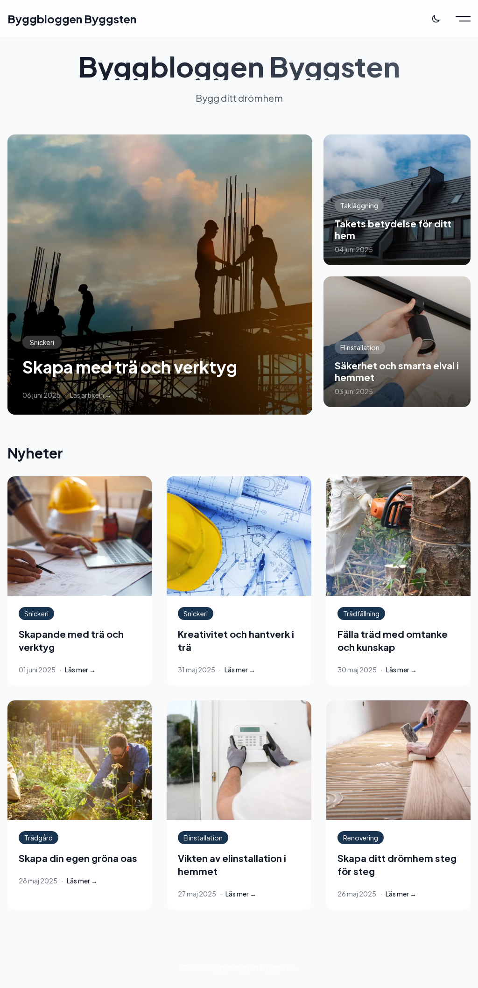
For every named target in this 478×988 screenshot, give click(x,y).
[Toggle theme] (436, 18)
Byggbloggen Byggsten (71, 19)
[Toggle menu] (463, 18)
